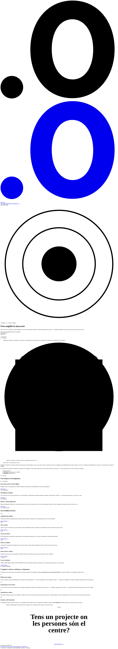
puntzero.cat (24, 646)
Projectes (12, 203)
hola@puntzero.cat (59, 644)
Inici (1, 203)
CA (1, 204)
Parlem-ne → (17, 203)
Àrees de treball (6, 203)
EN (7, 204)
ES (4, 204)
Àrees (4, 646)
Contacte (12, 646)
